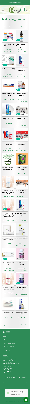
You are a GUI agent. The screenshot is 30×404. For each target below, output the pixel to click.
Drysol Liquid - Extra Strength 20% (8, 143)
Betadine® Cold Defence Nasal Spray (8, 119)
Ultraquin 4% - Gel (8, 312)
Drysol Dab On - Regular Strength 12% (21, 214)
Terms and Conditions (8, 346)
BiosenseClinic (11, 401)
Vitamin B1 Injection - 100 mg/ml (21, 119)
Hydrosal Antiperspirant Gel (21, 238)
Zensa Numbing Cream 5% (8, 263)
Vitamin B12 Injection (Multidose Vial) (8, 45)
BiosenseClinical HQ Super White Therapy (8, 288)
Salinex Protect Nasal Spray (21, 312)
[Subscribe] (15, 384)
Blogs (4, 336)
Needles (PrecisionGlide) (8, 69)
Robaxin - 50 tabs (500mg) (21, 263)
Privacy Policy (6, 350)
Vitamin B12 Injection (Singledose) (21, 143)
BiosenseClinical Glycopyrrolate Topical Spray (22, 45)
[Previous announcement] (3, 2)
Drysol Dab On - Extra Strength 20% (21, 69)
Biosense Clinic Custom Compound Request (8, 168)
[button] (3, 10)
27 (21, 324)
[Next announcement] (27, 2)
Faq (4, 339)
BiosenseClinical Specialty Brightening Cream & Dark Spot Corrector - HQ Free (8, 215)
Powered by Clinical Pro (20, 401)
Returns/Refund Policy (9, 343)
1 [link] (4, 324)
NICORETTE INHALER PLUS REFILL (22, 168)
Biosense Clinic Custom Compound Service (8, 238)
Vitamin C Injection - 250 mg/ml (21, 191)
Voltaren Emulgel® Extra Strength (8, 94)
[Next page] (25, 324)
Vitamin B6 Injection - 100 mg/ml (21, 94)
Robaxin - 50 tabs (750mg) (21, 288)
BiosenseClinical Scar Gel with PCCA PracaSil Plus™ (8, 192)
